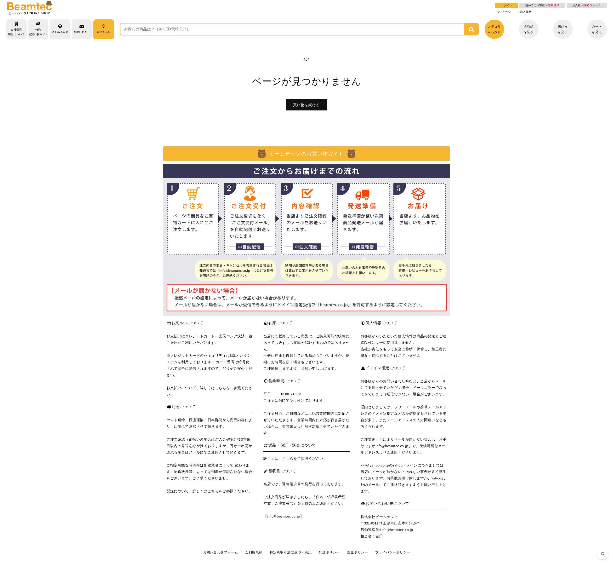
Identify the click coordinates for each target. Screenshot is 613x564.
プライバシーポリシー (392, 552)
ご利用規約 (253, 552)
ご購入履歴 (524, 12)
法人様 (587, 5)
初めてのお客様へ (542, 5)
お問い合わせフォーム (220, 552)
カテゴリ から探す (494, 29)
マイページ (504, 12)
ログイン (506, 5)
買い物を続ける (306, 105)
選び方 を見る (563, 29)
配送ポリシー (329, 552)
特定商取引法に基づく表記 (291, 552)
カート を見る (597, 29)
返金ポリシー (357, 552)
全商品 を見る (529, 29)
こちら (220, 388)
